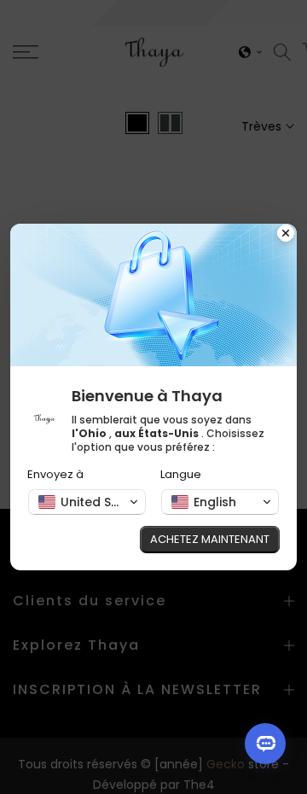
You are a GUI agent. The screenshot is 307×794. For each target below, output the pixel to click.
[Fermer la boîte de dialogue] (285, 234)
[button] (87, 502)
